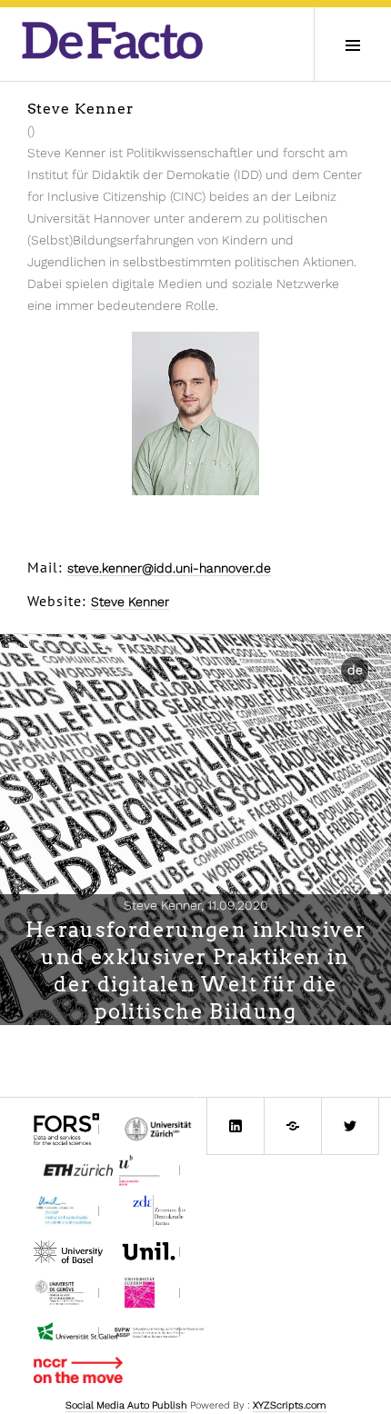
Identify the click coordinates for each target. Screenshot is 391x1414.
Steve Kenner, (196, 905)
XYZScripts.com (289, 1405)
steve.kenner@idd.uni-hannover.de (169, 568)
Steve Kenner (130, 601)
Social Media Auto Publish (126, 1405)
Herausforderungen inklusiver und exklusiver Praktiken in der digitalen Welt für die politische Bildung (195, 970)
